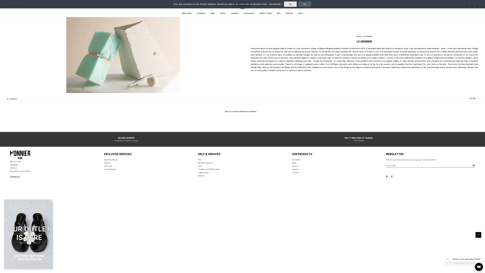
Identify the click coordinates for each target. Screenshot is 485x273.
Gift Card (108, 166)
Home (358, 36)
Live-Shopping (110, 169)
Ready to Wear (266, 13)
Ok (473, 165)
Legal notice (203, 173)
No (304, 4)
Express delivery (111, 160)
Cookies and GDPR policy (209, 169)
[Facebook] (392, 176)
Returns (107, 163)
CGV (200, 166)
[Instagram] (387, 176)
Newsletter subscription (20, 171)
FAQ (199, 160)
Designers (201, 13)
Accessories (249, 13)
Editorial (289, 13)
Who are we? (15, 161)
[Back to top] (478, 235)
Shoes (222, 13)
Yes (290, 4)
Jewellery (234, 13)
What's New (187, 13)
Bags (213, 13)
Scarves (295, 173)
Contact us (15, 176)
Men (279, 13)
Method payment (205, 163)
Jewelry (295, 169)
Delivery (201, 176)
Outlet (300, 13)
